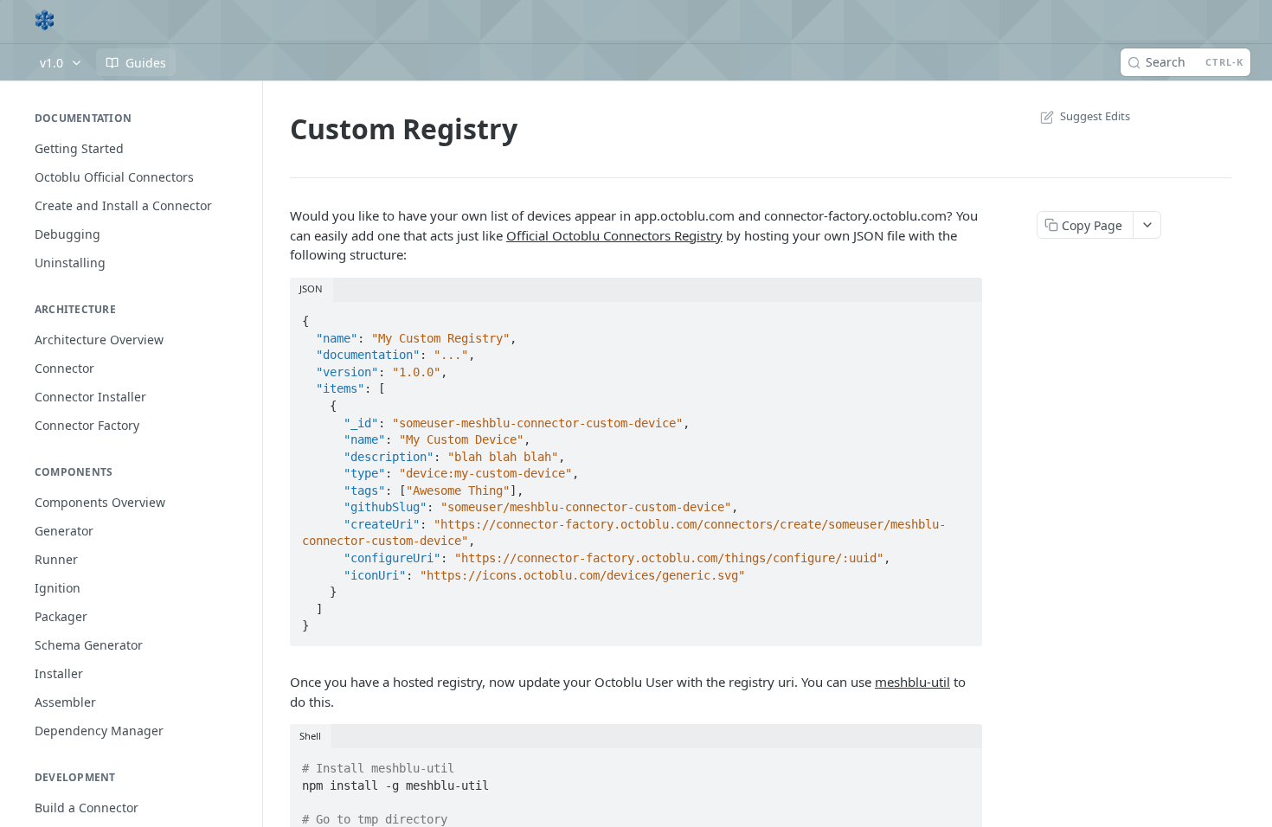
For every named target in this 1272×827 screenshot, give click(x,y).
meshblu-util (912, 681)
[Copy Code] (961, 315)
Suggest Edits (1095, 116)
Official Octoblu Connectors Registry (614, 235)
